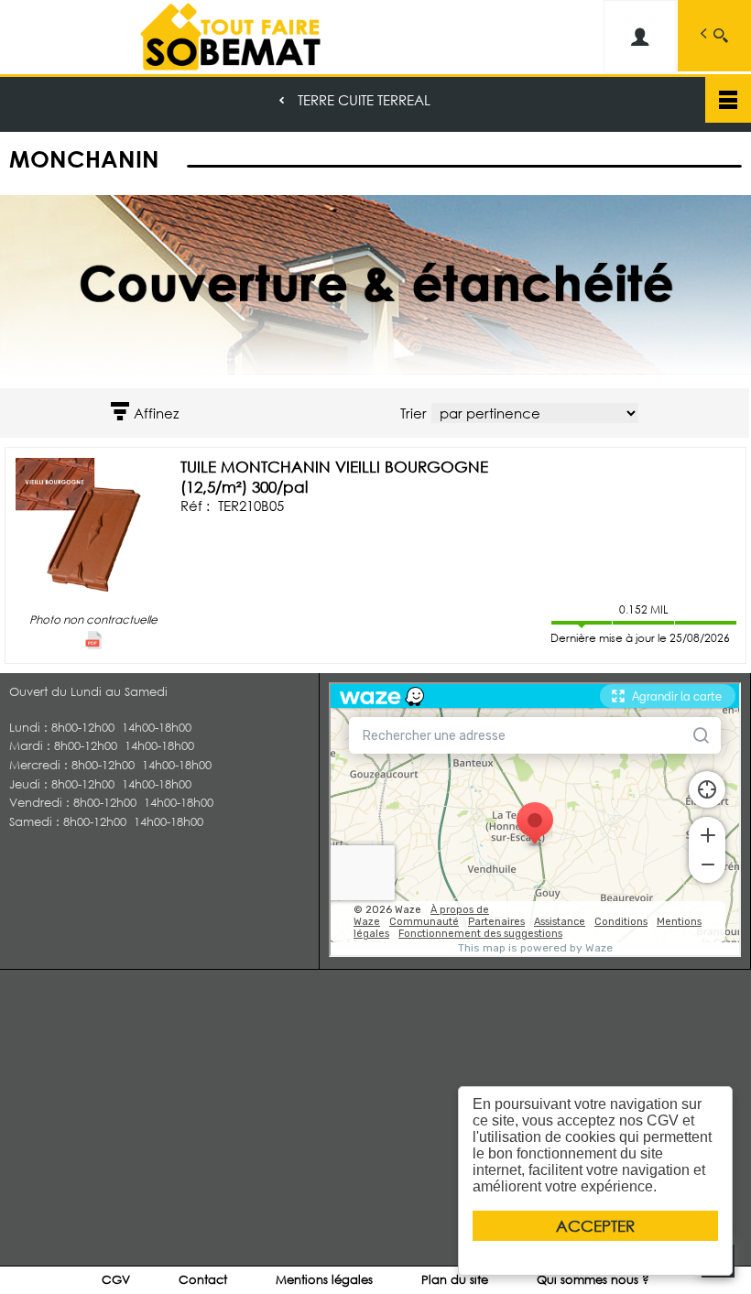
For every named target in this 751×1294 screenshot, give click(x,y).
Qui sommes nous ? (593, 1280)
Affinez (156, 413)
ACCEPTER (595, 1225)
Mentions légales (324, 1280)
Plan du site (454, 1280)
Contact (203, 1280)
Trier (413, 413)
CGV (116, 1280)
